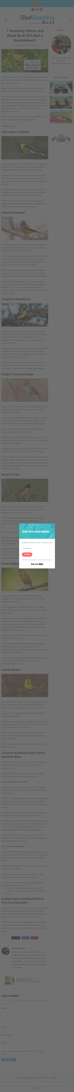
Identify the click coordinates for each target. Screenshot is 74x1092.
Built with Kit (37, 564)
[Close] (52, 526)
